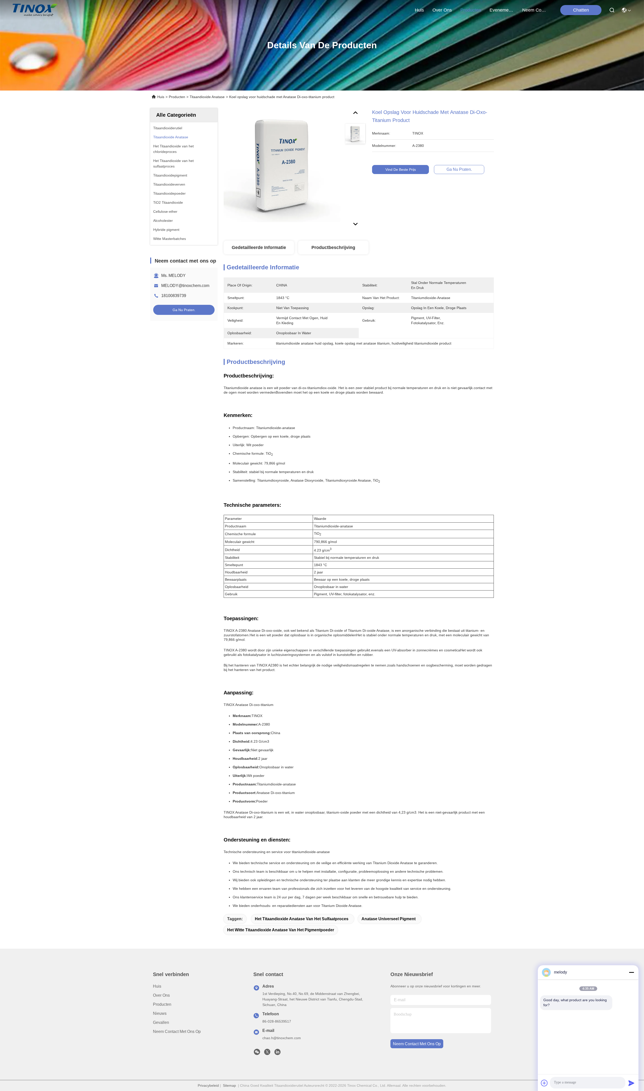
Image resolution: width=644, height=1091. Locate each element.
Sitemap (229, 1085)
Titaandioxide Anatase (207, 97)
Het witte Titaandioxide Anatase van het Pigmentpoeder (280, 930)
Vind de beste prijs (400, 169)
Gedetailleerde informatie (259, 247)
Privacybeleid (208, 1085)
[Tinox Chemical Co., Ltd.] (35, 10)
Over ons (161, 995)
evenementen (502, 10)
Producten (177, 97)
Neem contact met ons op (177, 1031)
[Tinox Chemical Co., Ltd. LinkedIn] (277, 1053)
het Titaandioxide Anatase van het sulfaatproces (301, 919)
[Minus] (631, 972)
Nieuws (160, 1013)
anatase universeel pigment (388, 919)
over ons (442, 10)
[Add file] (544, 1082)
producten (470, 10)
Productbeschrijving (333, 247)
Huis (419, 10)
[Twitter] (267, 1053)
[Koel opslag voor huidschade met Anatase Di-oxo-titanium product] (282, 166)
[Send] (631, 1082)
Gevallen (161, 1022)
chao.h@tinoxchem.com (281, 1038)
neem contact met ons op (534, 10)
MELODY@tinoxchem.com (185, 285)
